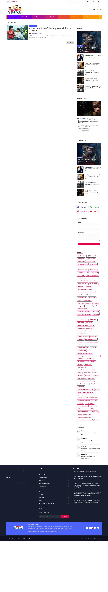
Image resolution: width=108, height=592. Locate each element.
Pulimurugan (88, 364)
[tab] (13, 17)
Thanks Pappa (81, 381)
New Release (96, 356)
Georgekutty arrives (83, 320)
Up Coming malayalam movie (85, 395)
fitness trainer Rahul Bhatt (84, 314)
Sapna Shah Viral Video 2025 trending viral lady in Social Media (93, 57)
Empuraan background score (92, 306)
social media (96, 375)
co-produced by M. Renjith (84, 294)
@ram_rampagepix (82, 269)
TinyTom (97, 389)
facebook (83, 207)
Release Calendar (38, 17)
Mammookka (93, 336)
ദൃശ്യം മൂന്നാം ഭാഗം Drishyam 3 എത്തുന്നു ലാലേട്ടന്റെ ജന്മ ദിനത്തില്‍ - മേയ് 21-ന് (92, 81)
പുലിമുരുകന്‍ (94, 411)
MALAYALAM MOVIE (83, 336)
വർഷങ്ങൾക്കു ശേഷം (83, 420)
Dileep (79, 300)
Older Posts (70, 43)
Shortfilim (87, 375)
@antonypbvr (81, 258)
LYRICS (90, 331)
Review (79, 372)
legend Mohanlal (82, 331)
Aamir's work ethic (82, 283)
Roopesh (94, 372)
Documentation (96, 2)
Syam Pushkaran (82, 378)
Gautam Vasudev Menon (83, 317)
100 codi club (81, 272)
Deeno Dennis (92, 297)
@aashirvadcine (82, 256)
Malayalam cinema (82, 333)
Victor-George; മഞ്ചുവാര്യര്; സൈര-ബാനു (88, 398)
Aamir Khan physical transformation (87, 281)
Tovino (79, 392)
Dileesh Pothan (87, 300)
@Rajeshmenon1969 (83, 267)
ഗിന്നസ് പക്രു (90, 403)
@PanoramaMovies (83, 264)
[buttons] (87, 9)
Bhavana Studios (82, 292)
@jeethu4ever (81, 261)
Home (13, 17)
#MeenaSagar (93, 269)
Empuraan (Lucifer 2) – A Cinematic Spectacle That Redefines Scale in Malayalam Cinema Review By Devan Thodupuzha (87, 493)
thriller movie (81, 386)
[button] (100, 17)
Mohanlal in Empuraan (83, 345)
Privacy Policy (86, 2)
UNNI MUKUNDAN (88, 392)
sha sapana (80, 375)
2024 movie (95, 272)
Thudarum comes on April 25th (85, 389)
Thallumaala (91, 378)
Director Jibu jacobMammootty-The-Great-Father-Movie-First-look (88, 303)
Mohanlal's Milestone (83, 347)
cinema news (91, 292)
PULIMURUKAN (82, 367)
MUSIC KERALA (82, 350)
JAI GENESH (81, 322)
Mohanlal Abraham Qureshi (91, 342)
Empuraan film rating (83, 308)
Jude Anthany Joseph (83, 325)
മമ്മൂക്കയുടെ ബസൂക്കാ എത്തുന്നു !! (85, 471)
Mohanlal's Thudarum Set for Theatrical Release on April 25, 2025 (93, 88)
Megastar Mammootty (91, 339)
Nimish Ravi (89, 359)
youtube (96, 211)
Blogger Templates (16, 539)
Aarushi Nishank (93, 283)
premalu (93, 361)
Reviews (64, 17)
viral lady (94, 400)
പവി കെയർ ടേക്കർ (83, 411)
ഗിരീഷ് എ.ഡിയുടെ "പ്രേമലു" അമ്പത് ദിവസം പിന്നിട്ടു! (50, 29)
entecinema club (89, 17)
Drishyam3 (80, 306)
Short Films (76, 17)
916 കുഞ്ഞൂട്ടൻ (82, 278)
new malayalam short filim (84, 356)
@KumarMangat (91, 261)
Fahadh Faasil (95, 311)
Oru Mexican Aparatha (83, 361)
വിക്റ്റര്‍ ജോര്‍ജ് (95, 420)
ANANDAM (80, 286)
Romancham (86, 372)
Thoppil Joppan (94, 384)
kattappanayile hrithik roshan (85, 328)
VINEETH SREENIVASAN (84, 400)
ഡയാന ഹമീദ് (88, 409)
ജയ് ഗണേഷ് (93, 406)
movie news (93, 347)
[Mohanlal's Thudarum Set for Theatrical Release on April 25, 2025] (80, 88)
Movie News (26, 17)
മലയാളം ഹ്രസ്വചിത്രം (84, 414)
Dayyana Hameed (82, 297)
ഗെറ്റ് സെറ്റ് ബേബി (83, 406)
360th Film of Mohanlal (92, 275)
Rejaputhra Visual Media (84, 370)
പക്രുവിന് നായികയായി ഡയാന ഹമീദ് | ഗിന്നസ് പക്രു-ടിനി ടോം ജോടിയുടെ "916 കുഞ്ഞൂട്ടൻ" (87, 485)
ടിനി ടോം (80, 409)
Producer (80, 364)
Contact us (78, 2)
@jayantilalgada (91, 258)
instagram (84, 211)
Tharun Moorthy (91, 381)
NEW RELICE (81, 359)
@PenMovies (93, 264)
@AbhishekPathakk (93, 256)
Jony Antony (89, 322)
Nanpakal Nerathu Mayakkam (85, 353)
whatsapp (96, 207)
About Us (70, 2)
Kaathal (92, 325)
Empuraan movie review (84, 311)
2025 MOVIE (81, 275)
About (85, 539)
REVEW (94, 370)
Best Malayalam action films (85, 289)
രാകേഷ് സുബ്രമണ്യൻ (84, 417)
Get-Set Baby (93, 320)
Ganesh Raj (96, 314)
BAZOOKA (88, 286)
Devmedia (31, 539)
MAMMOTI (80, 339)
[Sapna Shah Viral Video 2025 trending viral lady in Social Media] (80, 57)
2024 (88, 272)
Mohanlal (80, 342)
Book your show (51, 17)
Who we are (80, 403)
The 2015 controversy (83, 384)
